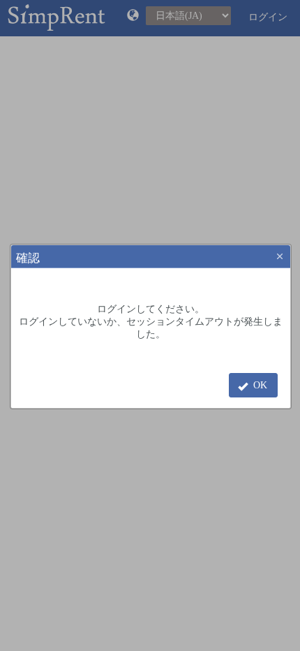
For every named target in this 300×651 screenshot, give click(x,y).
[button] (280, 256)
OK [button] (260, 385)
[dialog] (150, 338)
